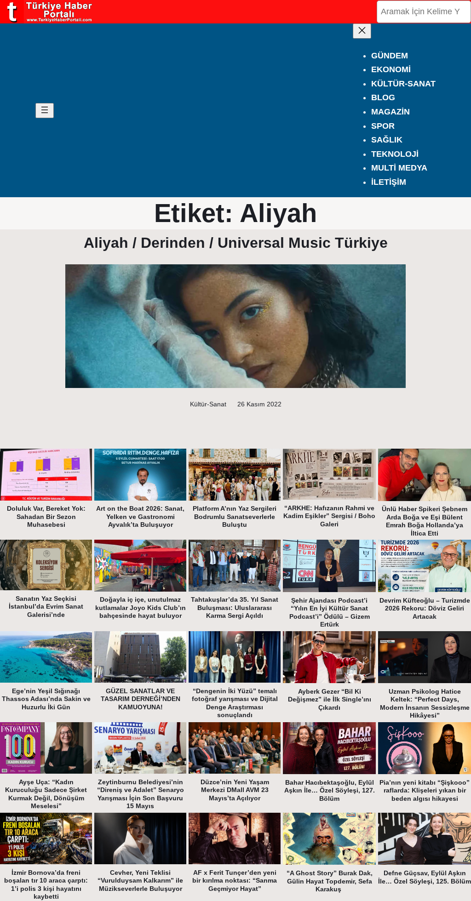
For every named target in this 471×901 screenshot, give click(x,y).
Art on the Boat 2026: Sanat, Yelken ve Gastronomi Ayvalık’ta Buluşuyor (140, 516)
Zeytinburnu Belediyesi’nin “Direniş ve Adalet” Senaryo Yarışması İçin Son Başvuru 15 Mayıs (140, 794)
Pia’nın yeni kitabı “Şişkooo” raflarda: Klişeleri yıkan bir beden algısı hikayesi (424, 790)
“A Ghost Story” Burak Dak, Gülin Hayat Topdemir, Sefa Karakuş (330, 881)
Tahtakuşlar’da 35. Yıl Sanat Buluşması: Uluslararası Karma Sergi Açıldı (234, 607)
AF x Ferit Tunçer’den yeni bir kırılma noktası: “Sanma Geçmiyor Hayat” (234, 880)
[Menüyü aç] (44, 110)
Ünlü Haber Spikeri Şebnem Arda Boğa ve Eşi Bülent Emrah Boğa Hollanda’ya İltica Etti (424, 521)
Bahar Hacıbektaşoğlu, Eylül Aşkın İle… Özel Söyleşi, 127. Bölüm (329, 790)
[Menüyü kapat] (362, 31)
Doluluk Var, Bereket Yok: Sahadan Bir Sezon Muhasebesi (46, 516)
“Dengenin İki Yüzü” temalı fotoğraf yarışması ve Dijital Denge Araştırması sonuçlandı (235, 703)
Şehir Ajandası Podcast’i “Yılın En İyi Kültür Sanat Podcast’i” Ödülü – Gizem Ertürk (329, 612)
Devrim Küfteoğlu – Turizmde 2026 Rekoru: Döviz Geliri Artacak (424, 608)
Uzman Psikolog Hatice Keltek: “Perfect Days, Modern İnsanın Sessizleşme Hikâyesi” (425, 703)
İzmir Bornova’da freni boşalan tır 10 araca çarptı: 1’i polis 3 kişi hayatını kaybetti (46, 885)
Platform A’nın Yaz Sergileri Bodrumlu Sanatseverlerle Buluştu (234, 516)
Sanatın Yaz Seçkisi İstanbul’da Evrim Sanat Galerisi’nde (46, 606)
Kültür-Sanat (208, 404)
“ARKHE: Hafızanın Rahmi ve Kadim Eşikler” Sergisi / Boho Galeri (329, 516)
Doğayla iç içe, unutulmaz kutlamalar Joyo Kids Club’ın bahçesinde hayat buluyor (140, 607)
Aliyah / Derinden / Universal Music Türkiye (236, 242)
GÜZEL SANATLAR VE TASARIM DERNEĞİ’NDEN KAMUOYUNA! (140, 699)
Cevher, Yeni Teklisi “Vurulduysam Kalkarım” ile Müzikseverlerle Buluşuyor (140, 880)
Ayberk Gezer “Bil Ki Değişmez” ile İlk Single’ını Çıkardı (329, 699)
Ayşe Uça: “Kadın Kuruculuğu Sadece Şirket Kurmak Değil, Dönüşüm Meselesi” (46, 794)
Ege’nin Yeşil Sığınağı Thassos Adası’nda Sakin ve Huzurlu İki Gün (46, 699)
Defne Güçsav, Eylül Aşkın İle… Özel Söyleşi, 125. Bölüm (424, 877)
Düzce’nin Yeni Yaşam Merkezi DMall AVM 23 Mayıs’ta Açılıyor (235, 790)
